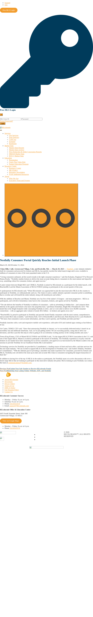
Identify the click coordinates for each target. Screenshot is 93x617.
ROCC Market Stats (16, 156)
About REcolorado (11, 380)
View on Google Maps (11, 421)
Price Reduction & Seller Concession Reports (25, 152)
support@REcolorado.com (19, 406)
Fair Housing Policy (12, 390)
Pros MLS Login (9, 10)
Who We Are (13, 178)
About (7, 176)
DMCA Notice (10, 388)
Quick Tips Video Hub (17, 162)
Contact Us (9, 392)
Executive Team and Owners (19, 181)
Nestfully (70, 269)
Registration (13, 160)
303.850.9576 (15, 404)
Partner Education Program (18, 164)
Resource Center (10, 166)
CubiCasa (12, 140)
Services (8, 133)
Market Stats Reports (16, 148)
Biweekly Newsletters (17, 172)
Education (8, 158)
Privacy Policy (10, 384)
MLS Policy (13, 170)
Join (6, 5)
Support (7, 3)
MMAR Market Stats (16, 154)
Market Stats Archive (16, 150)
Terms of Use (9, 386)
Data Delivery (14, 137)
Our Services (13, 135)
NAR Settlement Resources (19, 174)
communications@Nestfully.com (20, 363)
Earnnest (12, 142)
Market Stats (9, 146)
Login (2, 123)
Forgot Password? (6, 121)
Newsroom (8, 382)
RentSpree (13, 144)
